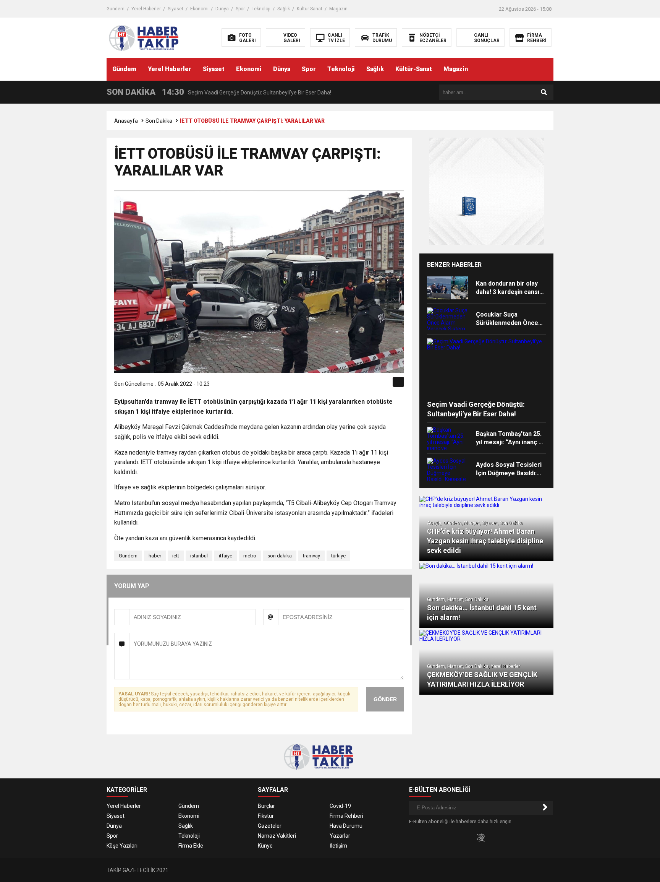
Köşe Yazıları (122, 846)
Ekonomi (199, 8)
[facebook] (343, 385)
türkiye (338, 556)
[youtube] (493, 837)
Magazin (338, 8)
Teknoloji (261, 8)
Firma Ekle (190, 846)
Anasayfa (126, 121)
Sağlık (283, 8)
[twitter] (352, 385)
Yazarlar (340, 836)
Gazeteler (269, 826)
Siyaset (175, 8)
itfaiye (225, 556)
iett (175, 556)
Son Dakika (159, 121)
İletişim (338, 846)
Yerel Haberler (146, 8)
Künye (265, 846)
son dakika (279, 556)
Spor (240, 8)
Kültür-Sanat (309, 8)
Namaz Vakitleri (277, 836)
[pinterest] (370, 385)
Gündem (116, 8)
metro (249, 556)
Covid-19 (340, 806)
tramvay (311, 556)
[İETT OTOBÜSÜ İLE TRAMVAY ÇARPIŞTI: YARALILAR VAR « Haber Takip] (155, 37)
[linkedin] (361, 385)
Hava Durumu (346, 826)
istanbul (199, 556)
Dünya (222, 8)
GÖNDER (385, 699)
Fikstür (266, 816)
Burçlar (266, 806)
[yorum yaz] (387, 385)
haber (155, 556)
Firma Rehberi (346, 816)
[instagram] (480, 837)
